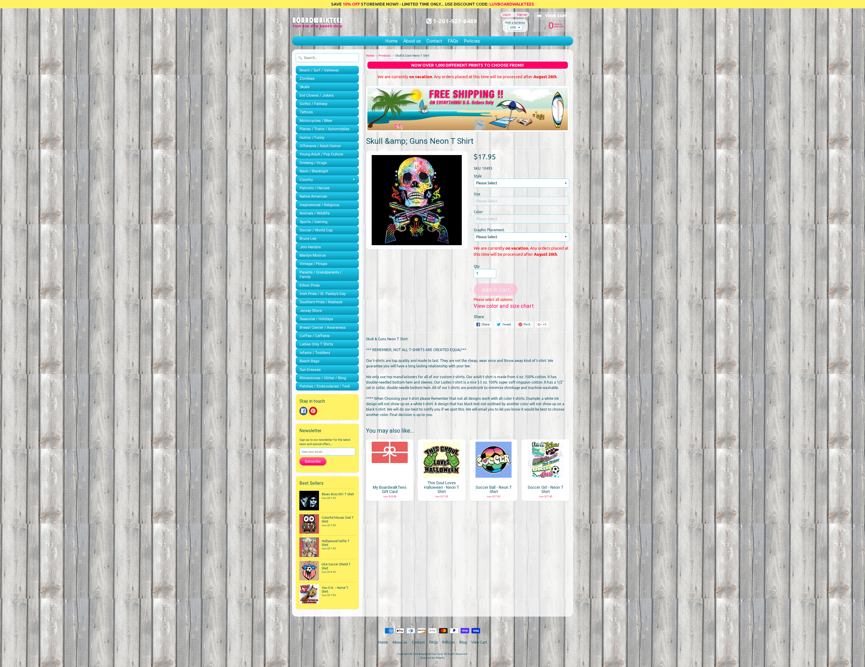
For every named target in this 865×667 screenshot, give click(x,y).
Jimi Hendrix (310, 247)
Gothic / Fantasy (314, 103)
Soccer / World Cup (316, 230)
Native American (313, 196)
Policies (472, 41)
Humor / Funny (312, 137)
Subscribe (313, 461)
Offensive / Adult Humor (320, 146)
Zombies (307, 78)
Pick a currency (515, 22)
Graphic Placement (489, 230)
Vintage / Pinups (313, 263)
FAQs (453, 41)
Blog (463, 642)
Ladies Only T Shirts (316, 344)
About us (412, 41)
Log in (507, 14)
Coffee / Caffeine (315, 336)
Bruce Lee (308, 238)
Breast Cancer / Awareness (323, 327)
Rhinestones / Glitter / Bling (323, 378)
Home (391, 41)
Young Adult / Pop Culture (321, 154)
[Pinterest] (313, 411)
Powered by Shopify (432, 657)
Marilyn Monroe (313, 255)
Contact (434, 41)
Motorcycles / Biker (316, 120)
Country (306, 179)
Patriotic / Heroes (315, 188)
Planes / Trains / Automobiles (325, 129)
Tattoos (306, 112)
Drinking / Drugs (313, 162)
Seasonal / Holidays (316, 319)
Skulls (305, 87)
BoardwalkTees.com (431, 654)
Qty (477, 266)
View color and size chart (504, 306)
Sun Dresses (310, 369)
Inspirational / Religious (319, 205)
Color (478, 212)
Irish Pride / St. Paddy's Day (323, 293)
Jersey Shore (311, 310)
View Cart (479, 642)
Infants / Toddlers (315, 352)
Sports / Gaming (314, 221)
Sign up (522, 14)
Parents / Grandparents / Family (321, 274)
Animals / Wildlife (315, 213)
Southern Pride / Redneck (321, 302)
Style (478, 176)
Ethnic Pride (310, 285)
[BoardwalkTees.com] (317, 22)
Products (385, 55)
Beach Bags (309, 361)
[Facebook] (303, 411)
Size (477, 194)
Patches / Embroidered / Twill (325, 386)
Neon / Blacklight (314, 171)
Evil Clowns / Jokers (317, 95)
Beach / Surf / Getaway (319, 70)
